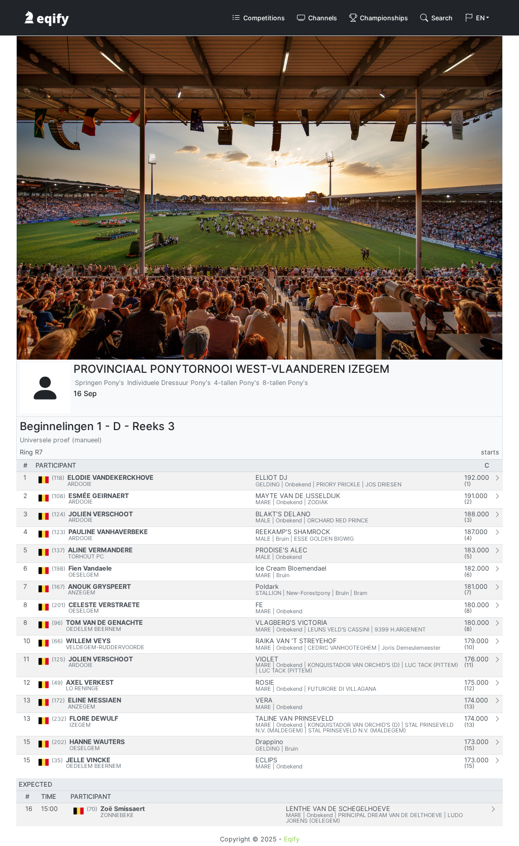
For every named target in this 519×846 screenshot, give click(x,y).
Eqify (292, 839)
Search (441, 18)
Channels (322, 18)
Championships (383, 18)
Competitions (263, 18)
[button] (477, 18)
